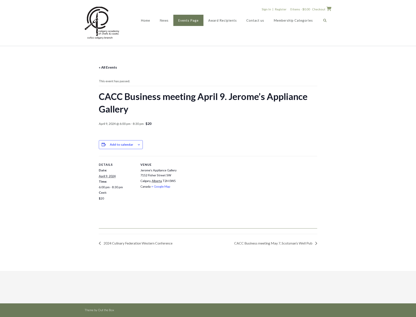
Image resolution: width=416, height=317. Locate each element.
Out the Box (106, 310)
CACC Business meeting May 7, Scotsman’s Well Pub (273, 243)
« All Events (108, 67)
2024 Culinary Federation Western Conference (137, 243)
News (164, 20)
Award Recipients (222, 20)
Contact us (255, 20)
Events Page (188, 20)
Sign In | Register (274, 9)
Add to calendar (121, 144)
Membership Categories (293, 20)
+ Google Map (160, 186)
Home (145, 20)
